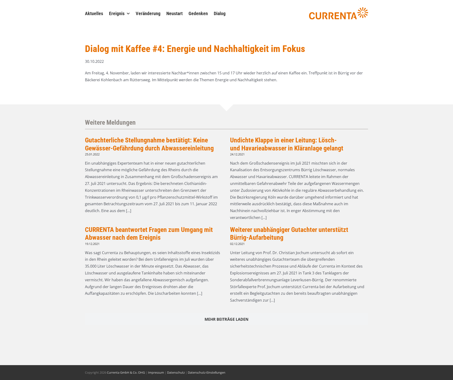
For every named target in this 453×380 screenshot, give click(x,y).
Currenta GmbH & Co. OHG (126, 372)
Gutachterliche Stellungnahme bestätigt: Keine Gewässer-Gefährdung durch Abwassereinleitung (149, 144)
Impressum (156, 372)
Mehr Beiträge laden (226, 319)
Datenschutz (176, 372)
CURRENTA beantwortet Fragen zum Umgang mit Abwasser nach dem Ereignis (149, 234)
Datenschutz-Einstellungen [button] (206, 372)
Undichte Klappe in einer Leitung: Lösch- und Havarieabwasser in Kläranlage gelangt (287, 144)
